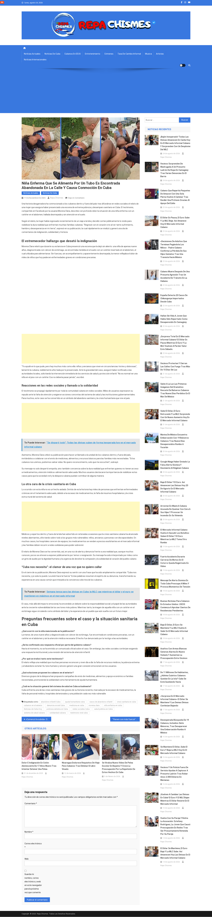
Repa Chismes (56, 198)
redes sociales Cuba (81, 709)
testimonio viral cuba (79, 713)
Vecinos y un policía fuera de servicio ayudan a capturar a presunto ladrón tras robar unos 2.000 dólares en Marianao (174, 773)
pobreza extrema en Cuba (57, 709)
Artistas (160, 54)
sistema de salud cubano (34, 713)
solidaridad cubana (58, 713)
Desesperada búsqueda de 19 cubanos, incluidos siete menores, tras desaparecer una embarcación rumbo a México (174, 726)
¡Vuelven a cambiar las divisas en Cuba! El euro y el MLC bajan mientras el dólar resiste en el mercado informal (174, 799)
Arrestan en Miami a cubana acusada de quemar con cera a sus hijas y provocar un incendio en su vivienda (175, 511)
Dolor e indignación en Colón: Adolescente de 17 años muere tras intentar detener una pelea (39, 766)
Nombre (29, 832)
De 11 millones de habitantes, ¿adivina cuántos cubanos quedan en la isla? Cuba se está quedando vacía (174, 677)
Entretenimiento (92, 54)
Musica (148, 54)
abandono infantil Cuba (50, 702)
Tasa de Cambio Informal (129, 54)
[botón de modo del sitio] (182, 65)
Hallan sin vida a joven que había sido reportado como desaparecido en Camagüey (173, 319)
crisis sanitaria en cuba (126, 702)
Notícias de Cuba (52, 54)
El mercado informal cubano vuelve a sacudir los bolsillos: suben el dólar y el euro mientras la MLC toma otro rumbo (175, 536)
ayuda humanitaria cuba (75, 702)
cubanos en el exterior (33, 705)
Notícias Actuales (32, 54)
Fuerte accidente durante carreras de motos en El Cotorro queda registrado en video (174, 561)
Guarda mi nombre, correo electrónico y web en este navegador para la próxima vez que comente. (33, 883)
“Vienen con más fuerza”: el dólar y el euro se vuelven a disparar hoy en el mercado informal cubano (126, 719)
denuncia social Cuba (56, 705)
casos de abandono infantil (100, 702)
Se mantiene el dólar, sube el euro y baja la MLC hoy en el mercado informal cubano (173, 750)
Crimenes (108, 54)
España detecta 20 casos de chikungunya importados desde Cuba (173, 298)
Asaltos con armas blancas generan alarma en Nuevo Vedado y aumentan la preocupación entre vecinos (173, 653)
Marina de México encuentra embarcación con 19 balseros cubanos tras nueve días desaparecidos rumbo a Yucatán (174, 441)
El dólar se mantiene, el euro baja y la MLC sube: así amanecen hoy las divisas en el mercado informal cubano (175, 853)
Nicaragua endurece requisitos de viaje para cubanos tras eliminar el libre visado (81, 766)
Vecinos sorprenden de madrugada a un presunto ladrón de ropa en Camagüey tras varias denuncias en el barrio (174, 170)
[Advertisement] (106, 93)
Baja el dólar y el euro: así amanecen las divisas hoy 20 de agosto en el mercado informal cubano (174, 487)
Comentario (31, 803)
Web (27, 859)
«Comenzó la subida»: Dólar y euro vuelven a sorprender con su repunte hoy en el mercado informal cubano (38, 719)
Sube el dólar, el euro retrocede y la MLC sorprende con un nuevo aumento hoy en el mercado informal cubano (175, 416)
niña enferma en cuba (113, 705)
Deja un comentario (76, 198)
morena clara (94, 705)
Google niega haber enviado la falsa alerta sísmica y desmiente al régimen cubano (175, 465)
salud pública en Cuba (103, 709)
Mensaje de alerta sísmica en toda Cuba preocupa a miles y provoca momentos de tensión (175, 583)
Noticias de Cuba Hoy (33, 709)
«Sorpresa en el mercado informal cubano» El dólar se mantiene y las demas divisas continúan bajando (174, 701)
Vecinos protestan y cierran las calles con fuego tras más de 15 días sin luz (175, 366)
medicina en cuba (76, 705)
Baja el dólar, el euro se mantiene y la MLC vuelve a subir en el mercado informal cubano (174, 629)
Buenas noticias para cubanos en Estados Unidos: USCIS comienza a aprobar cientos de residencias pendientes (175, 606)
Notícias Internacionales (35, 59)
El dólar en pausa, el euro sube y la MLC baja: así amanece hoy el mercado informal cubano (175, 222)
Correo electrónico (33, 845)
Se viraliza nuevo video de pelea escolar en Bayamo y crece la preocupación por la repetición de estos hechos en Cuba (118, 767)
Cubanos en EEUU (72, 54)
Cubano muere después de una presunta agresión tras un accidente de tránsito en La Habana (175, 276)
